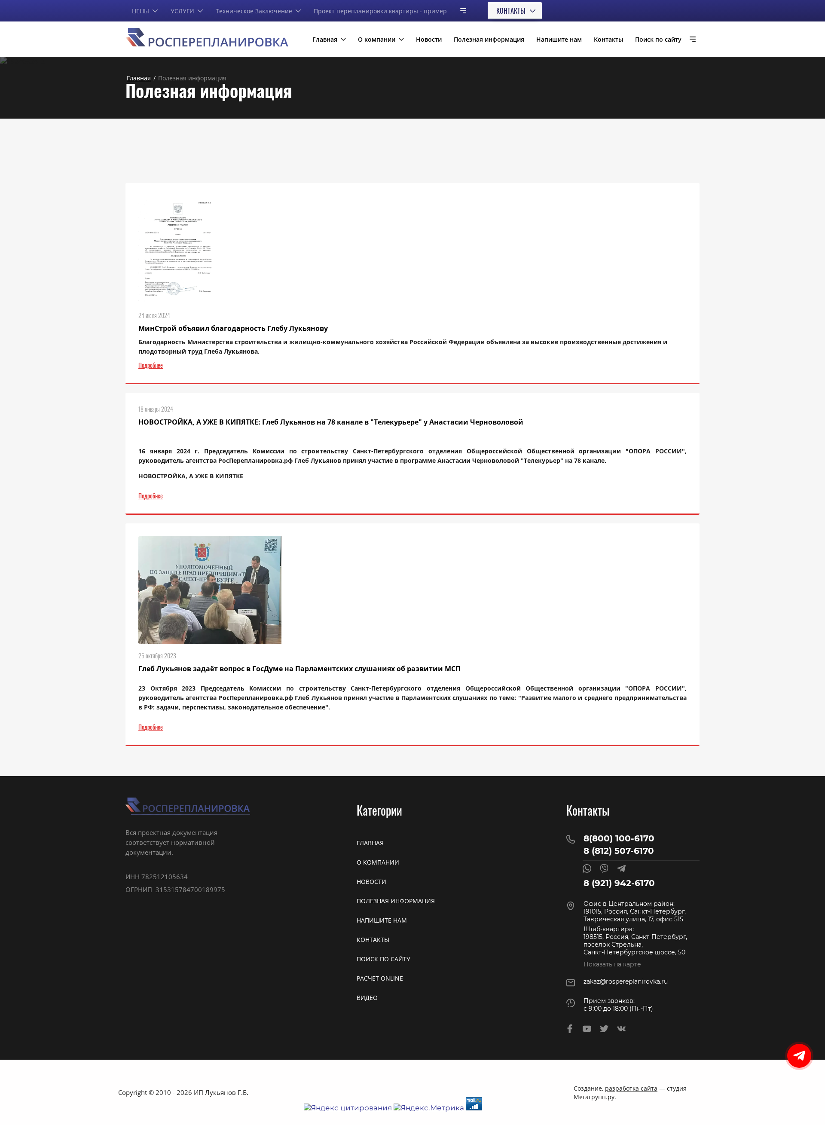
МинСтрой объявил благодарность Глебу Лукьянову (233, 328)
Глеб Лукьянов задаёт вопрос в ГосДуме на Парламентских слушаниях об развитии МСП (299, 668)
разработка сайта (631, 1088)
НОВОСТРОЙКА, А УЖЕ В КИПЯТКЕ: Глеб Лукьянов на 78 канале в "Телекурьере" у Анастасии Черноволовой (330, 422)
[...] (459, 10)
